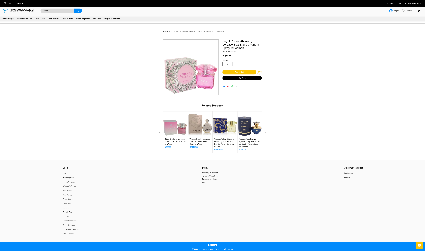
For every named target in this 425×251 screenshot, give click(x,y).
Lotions (66, 216)
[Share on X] (236, 86)
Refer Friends (68, 234)
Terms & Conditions (210, 176)
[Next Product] (265, 132)
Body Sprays (68, 199)
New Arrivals (68, 195)
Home (165, 31)
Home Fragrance (70, 221)
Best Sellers (67, 190)
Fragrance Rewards (70, 229)
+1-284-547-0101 (415, 3)
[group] (212, 132)
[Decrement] (224, 64)
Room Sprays (68, 177)
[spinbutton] (228, 64)
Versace (66, 208)
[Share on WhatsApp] (232, 86)
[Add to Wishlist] (259, 72)
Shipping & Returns (210, 173)
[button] (417, 11)
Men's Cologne (69, 182)
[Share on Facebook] (224, 86)
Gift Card (67, 203)
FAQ (204, 182)
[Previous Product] (159, 132)
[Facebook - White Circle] (209, 245)
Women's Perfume (70, 186)
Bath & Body (68, 212)
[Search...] (78, 11)
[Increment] (231, 64)
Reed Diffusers (69, 225)
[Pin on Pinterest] (228, 86)
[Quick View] (175, 123)
